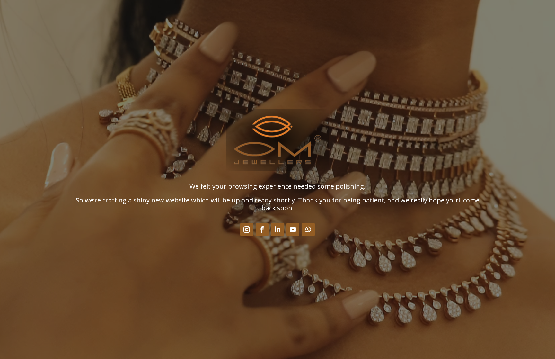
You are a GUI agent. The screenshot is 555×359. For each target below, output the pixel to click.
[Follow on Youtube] (292, 229)
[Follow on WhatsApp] (308, 229)
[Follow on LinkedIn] (277, 229)
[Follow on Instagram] (246, 229)
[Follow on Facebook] (262, 229)
